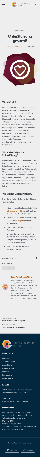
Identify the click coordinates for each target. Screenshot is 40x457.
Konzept (5, 358)
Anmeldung (7, 365)
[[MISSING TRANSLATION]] (36, 258)
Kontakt (5, 371)
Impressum (7, 375)
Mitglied (20, 220)
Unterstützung (20, 31)
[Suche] (36, 4)
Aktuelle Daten (8, 361)
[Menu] (3, 4)
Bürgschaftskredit (14, 211)
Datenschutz (7, 378)
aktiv (23, 234)
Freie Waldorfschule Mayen (15, 46)
